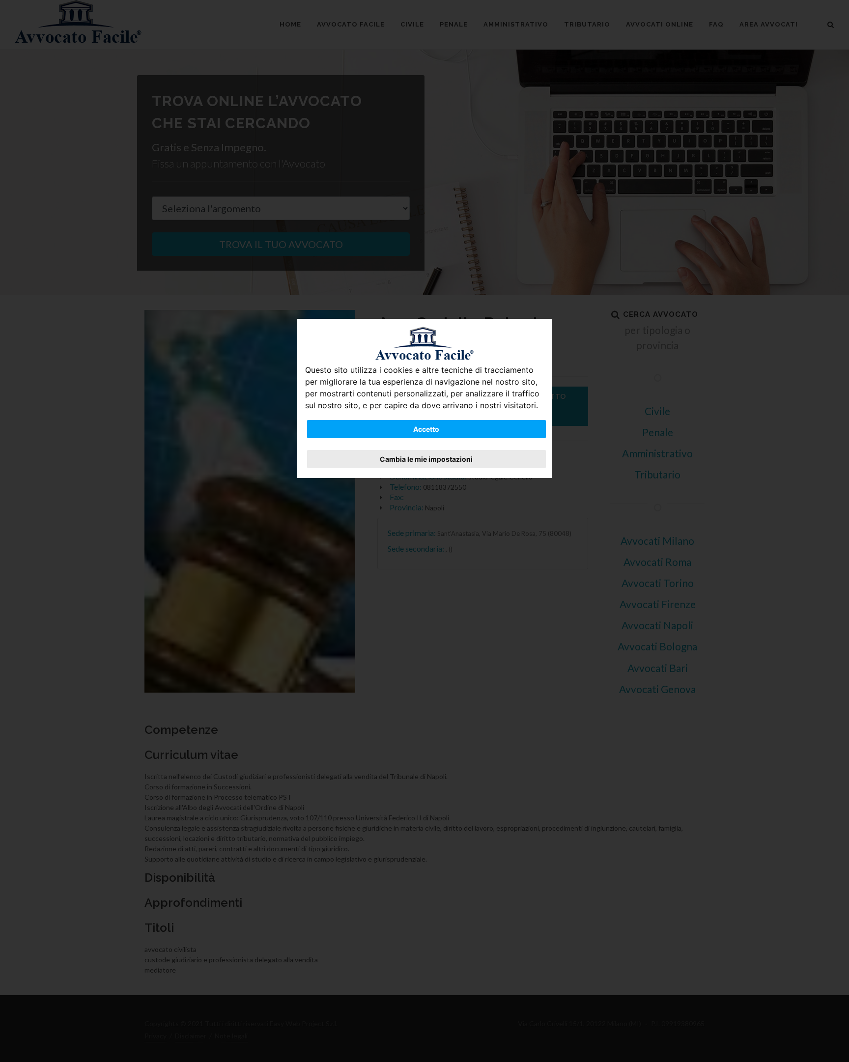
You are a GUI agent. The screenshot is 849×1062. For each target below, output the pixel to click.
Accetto (426, 429)
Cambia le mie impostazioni (426, 459)
